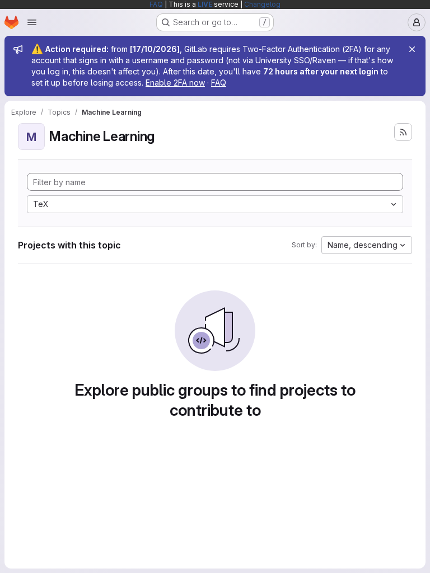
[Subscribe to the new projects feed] (403, 132)
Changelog (262, 4)
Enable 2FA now (175, 82)
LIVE (205, 4)
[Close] (412, 49)
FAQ (156, 4)
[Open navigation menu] (32, 22)
